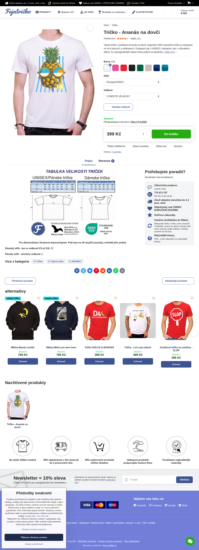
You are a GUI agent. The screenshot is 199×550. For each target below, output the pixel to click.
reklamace (84, 522)
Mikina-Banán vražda (22, 347)
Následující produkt (176, 281)
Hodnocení (109, 38)
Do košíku (171, 134)
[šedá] (148, 67)
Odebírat (184, 479)
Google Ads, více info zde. (37, 516)
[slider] (123, 38)
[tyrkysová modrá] (165, 67)
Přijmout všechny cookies (34, 537)
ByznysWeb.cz (110, 545)
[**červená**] (123, 67)
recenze (129, 522)
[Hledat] (168, 12)
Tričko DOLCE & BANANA (99, 347)
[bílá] (107, 67)
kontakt (151, 522)
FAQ (145, 522)
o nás (137, 522)
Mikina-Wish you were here (61, 347)
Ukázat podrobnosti (34, 544)
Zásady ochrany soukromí (110, 541)
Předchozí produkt (22, 281)
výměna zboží (97, 522)
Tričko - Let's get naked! (137, 347)
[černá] (132, 67)
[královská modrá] (156, 67)
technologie (119, 522)
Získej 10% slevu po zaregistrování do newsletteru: (40, 482)
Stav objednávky (131, 541)
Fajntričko (116, 152)
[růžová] (115, 67)
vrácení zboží (71, 522)
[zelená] (140, 67)
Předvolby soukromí (87, 541)
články (109, 522)
